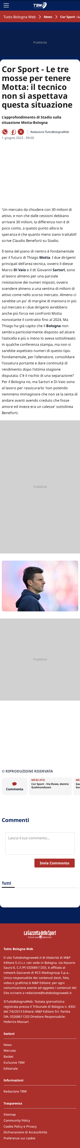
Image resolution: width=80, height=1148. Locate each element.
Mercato (10, 1050)
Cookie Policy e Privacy (20, 1126)
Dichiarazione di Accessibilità (25, 1132)
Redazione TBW (15, 1091)
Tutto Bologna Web (20, 16)
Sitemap (10, 1114)
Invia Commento (54, 863)
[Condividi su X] (21, 132)
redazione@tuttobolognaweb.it (48, 993)
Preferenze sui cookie (19, 1138)
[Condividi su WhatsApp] (5, 132)
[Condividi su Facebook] (13, 132)
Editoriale (11, 1068)
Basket (8, 1056)
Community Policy (17, 1120)
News (48, 17)
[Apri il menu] (6, 5)
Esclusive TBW (14, 1062)
